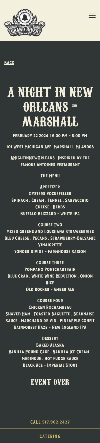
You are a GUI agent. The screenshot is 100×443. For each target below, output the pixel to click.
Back (9, 62)
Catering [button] (50, 436)
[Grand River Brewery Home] (26, 22)
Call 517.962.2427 (50, 422)
